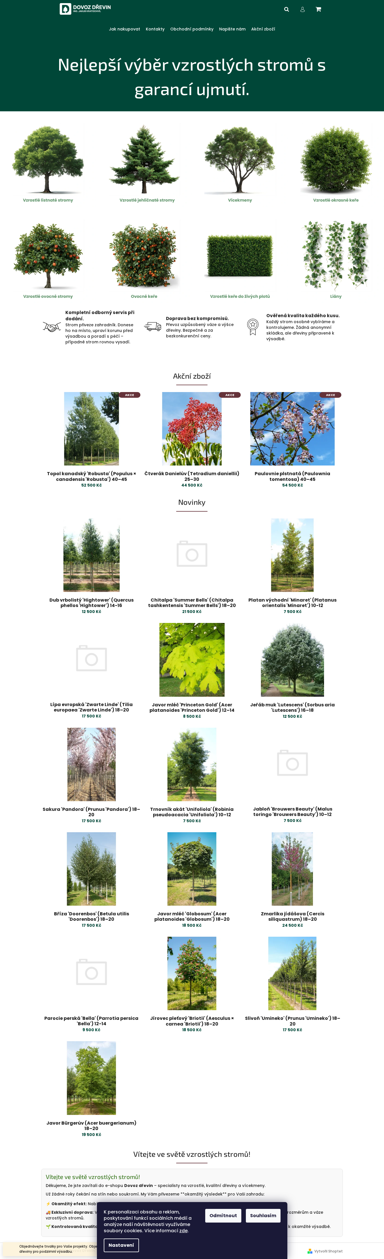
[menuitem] (124, 29)
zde (183, 1230)
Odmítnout (223, 1215)
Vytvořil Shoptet (328, 1251)
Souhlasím (263, 1215)
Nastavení (121, 1245)
